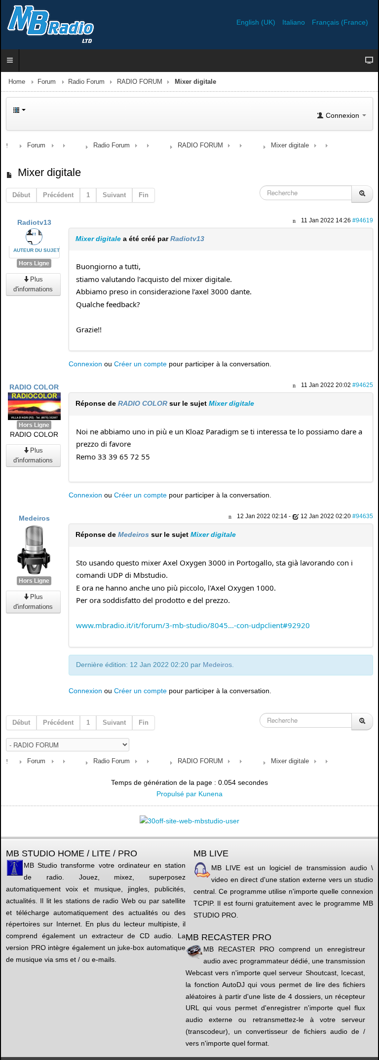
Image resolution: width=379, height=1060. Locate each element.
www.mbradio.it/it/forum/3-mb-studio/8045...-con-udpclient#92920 (193, 625)
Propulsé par (177, 794)
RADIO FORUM (139, 81)
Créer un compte (140, 364)
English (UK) (256, 22)
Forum (47, 81)
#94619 (362, 220)
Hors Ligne (34, 263)
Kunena (210, 794)
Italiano (294, 22)
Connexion (85, 364)
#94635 (362, 516)
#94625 (362, 385)
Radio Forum (86, 81)
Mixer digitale (98, 239)
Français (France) (340, 22)
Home (16, 81)
